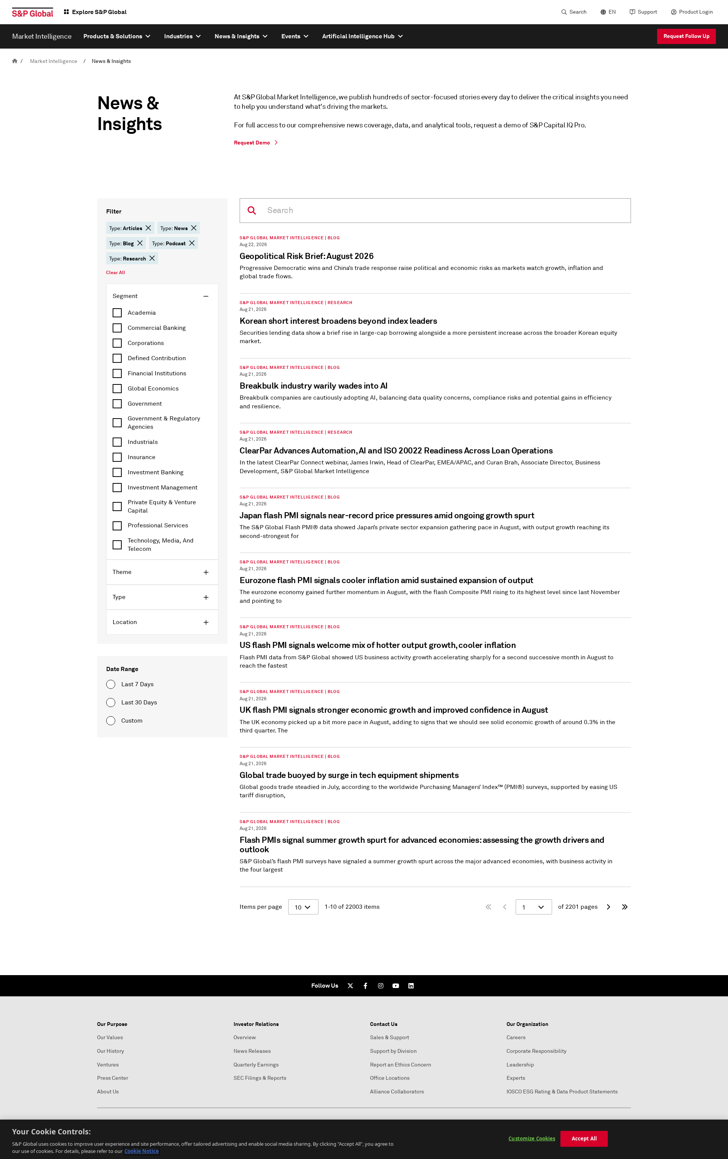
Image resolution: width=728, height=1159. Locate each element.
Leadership (520, 1065)
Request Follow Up (686, 36)
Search (578, 12)
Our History (110, 1051)
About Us (108, 1091)
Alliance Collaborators (397, 1091)
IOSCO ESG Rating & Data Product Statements (562, 1091)
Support (647, 12)
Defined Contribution (157, 358)
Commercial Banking (157, 328)
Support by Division (393, 1051)
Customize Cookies (531, 1138)
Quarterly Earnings (256, 1065)
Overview (245, 1037)
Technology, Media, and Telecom (161, 545)
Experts (516, 1078)
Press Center (112, 1078)
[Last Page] (625, 907)
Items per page (261, 907)
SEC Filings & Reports (260, 1078)
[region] (364, 1139)
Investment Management (163, 487)
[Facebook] (365, 986)
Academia (142, 313)
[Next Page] (608, 906)
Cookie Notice (141, 1151)
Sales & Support (389, 1037)
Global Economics (153, 388)
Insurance (141, 457)
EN (612, 12)
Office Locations (390, 1078)
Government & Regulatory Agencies (164, 423)
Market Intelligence (53, 61)
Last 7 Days (137, 684)
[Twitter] (350, 986)
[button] (148, 228)
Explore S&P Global (99, 12)
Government (145, 404)
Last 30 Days (139, 702)
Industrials (143, 442)
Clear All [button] (115, 273)
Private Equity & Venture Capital (162, 506)
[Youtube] (396, 986)
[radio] (110, 684)
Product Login (696, 12)
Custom (132, 721)
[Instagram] (381, 986)
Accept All (584, 1138)
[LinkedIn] (411, 986)
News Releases (252, 1051)
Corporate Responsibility (536, 1051)
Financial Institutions (157, 373)
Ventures (108, 1065)
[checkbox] (162, 312)
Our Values (110, 1037)
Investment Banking (156, 472)
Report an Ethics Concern (400, 1065)
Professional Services (158, 525)
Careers (516, 1037)
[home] (14, 61)
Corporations (146, 343)
